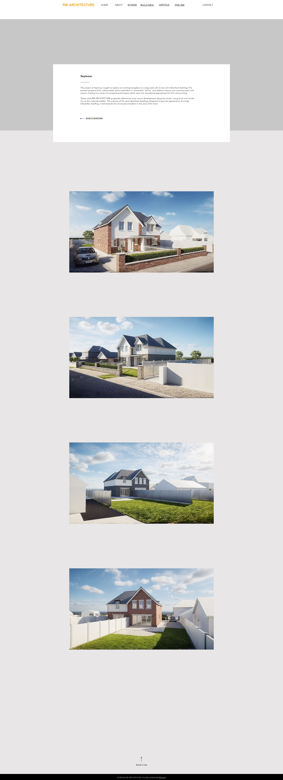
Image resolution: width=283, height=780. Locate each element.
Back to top (141, 765)
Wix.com (162, 777)
